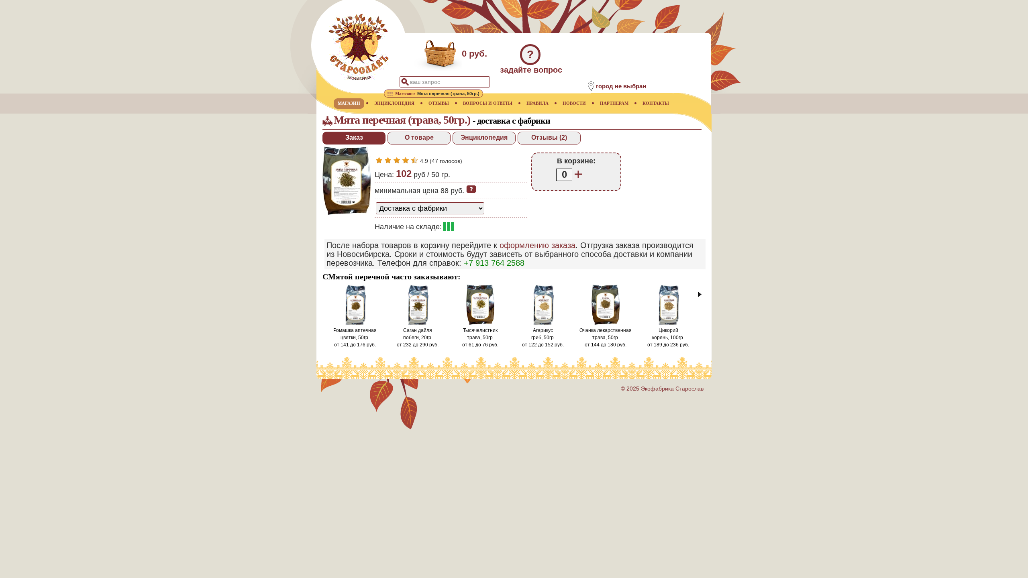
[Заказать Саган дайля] (417, 323)
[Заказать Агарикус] (543, 323)
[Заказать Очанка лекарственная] (606, 323)
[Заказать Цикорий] (668, 323)
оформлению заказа (537, 245)
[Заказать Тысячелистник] (480, 323)
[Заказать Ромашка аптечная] (355, 323)
